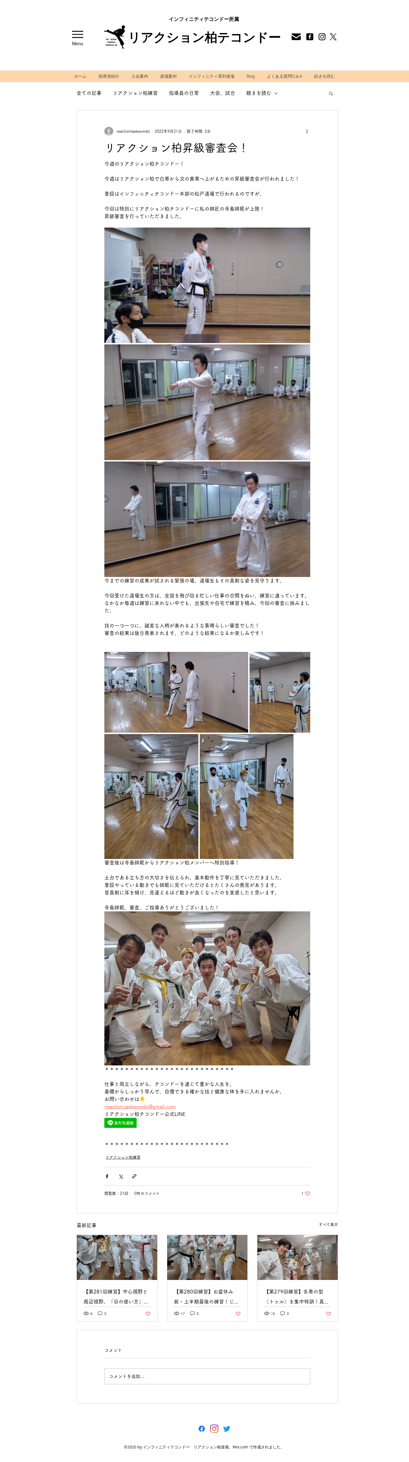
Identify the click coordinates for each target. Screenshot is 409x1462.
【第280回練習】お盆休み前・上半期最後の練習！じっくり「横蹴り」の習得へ (206, 1298)
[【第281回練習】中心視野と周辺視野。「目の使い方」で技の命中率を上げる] (117, 1257)
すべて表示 (328, 1224)
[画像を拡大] (207, 285)
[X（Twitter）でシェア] (120, 1176)
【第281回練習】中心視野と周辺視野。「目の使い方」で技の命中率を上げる (116, 1298)
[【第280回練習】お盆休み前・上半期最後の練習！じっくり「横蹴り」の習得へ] (207, 1257)
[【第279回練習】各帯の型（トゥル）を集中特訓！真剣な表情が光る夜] (297, 1257)
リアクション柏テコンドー (204, 37)
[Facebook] (309, 37)
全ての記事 (89, 92)
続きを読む (258, 92)
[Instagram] (214, 1429)
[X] (333, 37)
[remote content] (153, 1123)
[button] (331, 93)
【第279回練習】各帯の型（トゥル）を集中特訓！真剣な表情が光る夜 (296, 1298)
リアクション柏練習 (135, 92)
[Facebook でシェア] (107, 1176)
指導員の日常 (184, 92)
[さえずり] (227, 1429)
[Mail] (322, 37)
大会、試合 (222, 92)
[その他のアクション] (307, 131)
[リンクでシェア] (134, 1176)
